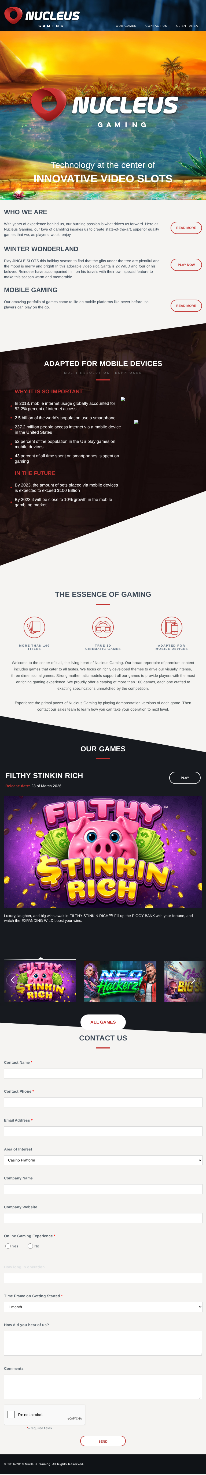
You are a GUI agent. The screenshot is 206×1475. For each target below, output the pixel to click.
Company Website (20, 1207)
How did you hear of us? (26, 1325)
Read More (186, 228)
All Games (103, 1022)
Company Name (18, 1178)
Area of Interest (18, 1149)
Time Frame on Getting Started (32, 1296)
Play (185, 778)
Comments (14, 1368)
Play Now (186, 265)
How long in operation (24, 1267)
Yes (15, 1246)
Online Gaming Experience (29, 1236)
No (36, 1246)
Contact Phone (18, 1091)
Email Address (17, 1120)
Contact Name (17, 1062)
